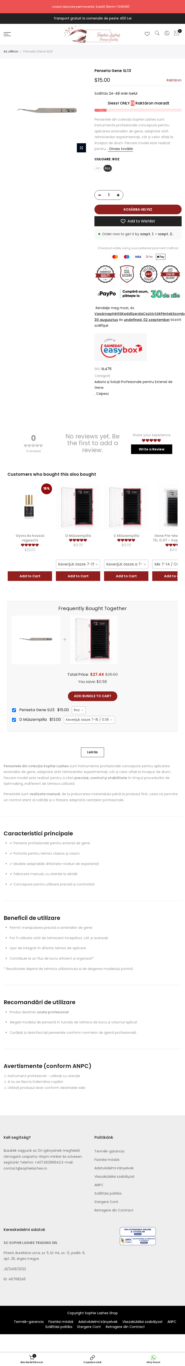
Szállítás (101, 93)
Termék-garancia (109, 1151)
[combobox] (78, 564)
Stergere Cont (106, 1201)
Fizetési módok (106, 1159)
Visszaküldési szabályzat (114, 1176)
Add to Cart (30, 576)
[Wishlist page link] (147, 34)
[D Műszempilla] (78, 507)
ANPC (98, 1185)
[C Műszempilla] (126, 507)
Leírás (92, 752)
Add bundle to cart (92, 696)
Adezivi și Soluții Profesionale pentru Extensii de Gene (133, 384)
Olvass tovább (120, 149)
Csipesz (102, 393)
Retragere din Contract (113, 1210)
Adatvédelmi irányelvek (114, 1168)
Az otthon (11, 51)
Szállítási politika (107, 1193)
